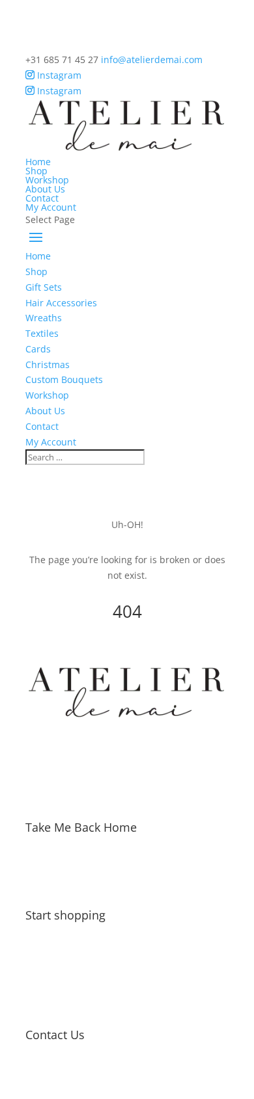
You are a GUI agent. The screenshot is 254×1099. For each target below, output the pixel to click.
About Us (45, 189)
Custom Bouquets (64, 379)
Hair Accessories (61, 303)
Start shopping (65, 915)
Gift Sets (43, 287)
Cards (38, 349)
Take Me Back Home (81, 827)
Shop (36, 171)
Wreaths (43, 317)
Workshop (47, 180)
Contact (42, 198)
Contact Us (55, 1034)
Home (38, 161)
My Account (50, 207)
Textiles (42, 333)
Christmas (47, 364)
